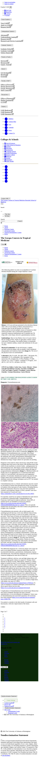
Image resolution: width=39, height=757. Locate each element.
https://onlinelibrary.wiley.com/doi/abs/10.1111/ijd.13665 (17, 493)
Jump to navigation (9, 2)
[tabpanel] (19, 220)
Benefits (3, 75)
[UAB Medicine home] (19, 197)
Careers (6, 661)
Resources (4, 63)
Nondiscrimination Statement (9, 696)
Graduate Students (6, 45)
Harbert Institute (6, 100)
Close (3, 244)
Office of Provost (6, 85)
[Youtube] (6, 175)
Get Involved (5, 73)
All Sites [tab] (7, 216)
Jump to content (8, 4)
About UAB (4, 667)
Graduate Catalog (6, 51)
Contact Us (4, 644)
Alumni (3, 69)
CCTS (3, 102)
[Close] (10, 7)
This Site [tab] (7, 214)
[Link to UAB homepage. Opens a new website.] (19, 694)
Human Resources (7, 87)
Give (5, 655)
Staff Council (5, 90)
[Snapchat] (6, 178)
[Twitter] (6, 169)
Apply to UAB (5, 25)
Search (3, 219)
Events (3, 77)
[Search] (2, 204)
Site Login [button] (7, 709)
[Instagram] (6, 172)
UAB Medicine (6, 110)
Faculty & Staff (5, 81)
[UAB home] (19, 187)
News (6, 656)
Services (3, 61)
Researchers (4, 94)
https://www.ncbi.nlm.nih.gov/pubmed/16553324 (15, 588)
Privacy (7, 704)
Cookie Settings (11, 700)
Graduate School (6, 49)
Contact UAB (9, 703)
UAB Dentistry (6, 112)
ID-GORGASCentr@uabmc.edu (10, 642)
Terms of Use (9, 706)
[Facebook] (6, 166)
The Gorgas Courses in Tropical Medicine (13, 200)
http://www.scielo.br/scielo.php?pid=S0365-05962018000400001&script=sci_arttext (13, 504)
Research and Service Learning (11, 41)
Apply (6, 651)
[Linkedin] (6, 181)
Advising (4, 35)
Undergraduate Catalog (8, 37)
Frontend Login (12, 713)
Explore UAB (5, 198)
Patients (3, 106)
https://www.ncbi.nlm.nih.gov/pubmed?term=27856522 (17, 583)
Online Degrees (6, 53)
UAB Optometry (6, 114)
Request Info (5, 27)
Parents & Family (6, 57)
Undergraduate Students (8, 31)
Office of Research (7, 98)
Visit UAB (4, 23)
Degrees (6, 653)
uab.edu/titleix (6, 755)
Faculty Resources (7, 88)
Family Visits (5, 65)
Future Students (5, 19)
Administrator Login (14, 711)
